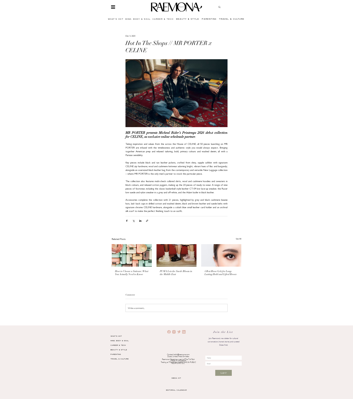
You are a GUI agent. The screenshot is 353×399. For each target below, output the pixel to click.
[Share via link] (147, 220)
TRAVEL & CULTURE (119, 359)
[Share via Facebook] (126, 220)
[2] (169, 332)
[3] (179, 332)
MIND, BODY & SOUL (119, 340)
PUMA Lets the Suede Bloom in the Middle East (176, 273)
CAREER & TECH (118, 345)
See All (238, 239)
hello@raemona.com (182, 354)
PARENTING (115, 354)
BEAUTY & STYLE (118, 350)
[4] (184, 332)
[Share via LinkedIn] (140, 220)
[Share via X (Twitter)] (133, 220)
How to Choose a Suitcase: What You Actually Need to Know (131, 273)
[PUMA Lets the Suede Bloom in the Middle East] (177, 255)
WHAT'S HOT (116, 336)
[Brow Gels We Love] (221, 255)
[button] (113, 7)
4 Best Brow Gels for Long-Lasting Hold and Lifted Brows (220, 273)
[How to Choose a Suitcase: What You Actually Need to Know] (132, 255)
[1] (174, 332)
